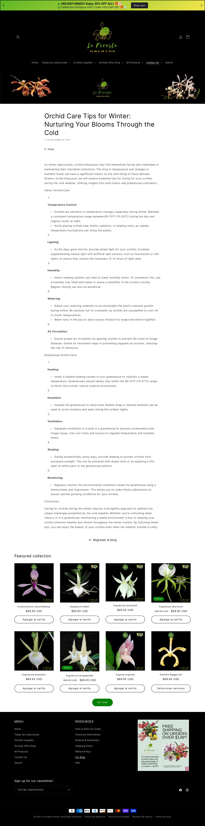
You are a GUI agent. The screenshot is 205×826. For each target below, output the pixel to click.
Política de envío (163, 817)
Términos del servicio (142, 817)
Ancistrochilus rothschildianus (34, 606)
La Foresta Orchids (51, 817)
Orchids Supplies (24, 740)
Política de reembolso (95, 817)
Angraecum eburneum (171, 606)
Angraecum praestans (34, 674)
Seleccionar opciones (171, 688)
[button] (17, 37)
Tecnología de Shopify (71, 817)
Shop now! (139, 5)
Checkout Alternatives (87, 734)
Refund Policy (83, 751)
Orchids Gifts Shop (25, 746)
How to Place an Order (88, 729)
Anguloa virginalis (125, 674)
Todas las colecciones (26, 734)
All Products (21, 751)
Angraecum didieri (80, 606)
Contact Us (20, 757)
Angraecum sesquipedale (79, 675)
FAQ (77, 762)
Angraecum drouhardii (125, 605)
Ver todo (102, 702)
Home (17, 729)
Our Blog (80, 757)
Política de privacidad (119, 817)
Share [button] (51, 149)
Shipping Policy (84, 746)
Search (18, 762)
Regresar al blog (105, 540)
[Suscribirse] (68, 789)
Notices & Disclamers (87, 740)
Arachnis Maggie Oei (171, 674)
